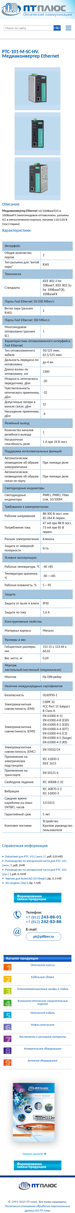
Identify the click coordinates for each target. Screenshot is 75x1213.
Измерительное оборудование (42, 1048)
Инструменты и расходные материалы (42, 1037)
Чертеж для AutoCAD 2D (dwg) (25, 878)
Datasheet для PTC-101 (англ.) (25, 856)
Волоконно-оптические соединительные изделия (43, 1003)
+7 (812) (43, 917)
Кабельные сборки (42, 977)
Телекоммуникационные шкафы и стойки (42, 989)
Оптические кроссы (43, 965)
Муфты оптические (42, 1025)
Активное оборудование (43, 1060)
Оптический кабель (42, 1013)
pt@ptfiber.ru (43, 936)
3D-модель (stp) (15, 883)
